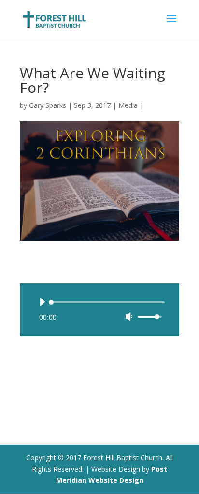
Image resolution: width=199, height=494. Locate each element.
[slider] (151, 316)
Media (128, 105)
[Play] (42, 302)
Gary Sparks (47, 105)
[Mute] (129, 316)
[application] (99, 310)
